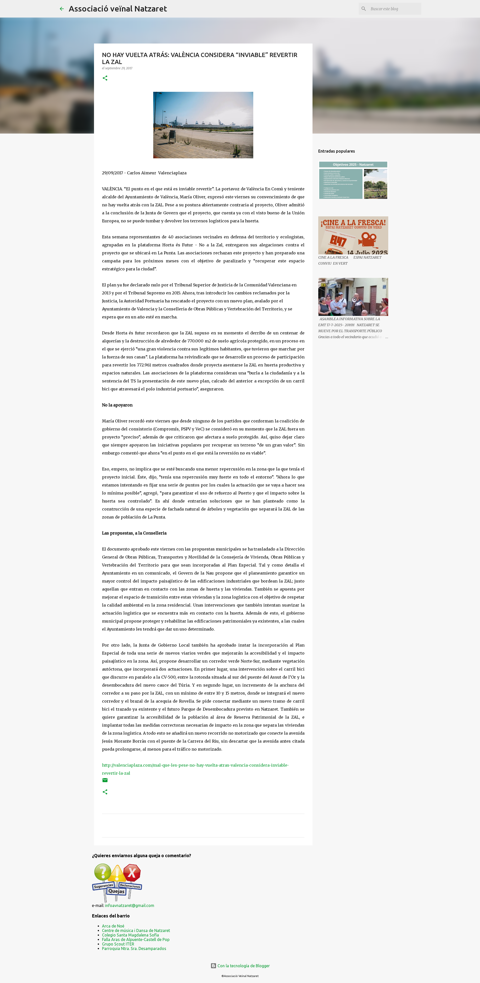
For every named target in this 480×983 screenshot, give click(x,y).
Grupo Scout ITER (118, 944)
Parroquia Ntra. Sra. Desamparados (134, 948)
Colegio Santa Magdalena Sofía (130, 935)
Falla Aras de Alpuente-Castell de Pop (136, 939)
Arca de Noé (113, 926)
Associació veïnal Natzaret (118, 8)
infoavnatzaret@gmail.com (129, 905)
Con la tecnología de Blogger (243, 965)
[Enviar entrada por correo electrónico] (105, 782)
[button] (105, 78)
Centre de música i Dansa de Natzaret (136, 930)
